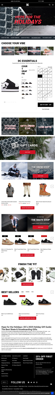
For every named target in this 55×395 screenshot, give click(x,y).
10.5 (40, 85)
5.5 (49, 72)
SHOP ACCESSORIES (27, 284)
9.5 (44, 82)
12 (39, 89)
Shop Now (40, 176)
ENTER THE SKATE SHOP (27, 255)
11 (44, 85)
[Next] (43, 1)
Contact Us (3, 360)
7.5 (40, 79)
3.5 (44, 69)
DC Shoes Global (16, 365)
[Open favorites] (51, 384)
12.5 (45, 89)
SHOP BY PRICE (25, 37)
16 (49, 95)
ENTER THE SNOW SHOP (27, 207)
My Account (4, 358)
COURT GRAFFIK (15, 37)
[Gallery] (10, 190)
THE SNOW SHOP (36, 37)
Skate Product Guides (28, 360)
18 (44, 98)
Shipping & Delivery (5, 362)
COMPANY (25, 356)
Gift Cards (14, 360)
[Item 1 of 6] (10, 302)
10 (49, 82)
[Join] (52, 367)
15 (39, 95)
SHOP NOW (27, 152)
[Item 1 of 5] (47, 241)
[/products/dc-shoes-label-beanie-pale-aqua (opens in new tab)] (46, 274)
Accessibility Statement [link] (7, 388)
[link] (28, 382)
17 (39, 98)
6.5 (44, 76)
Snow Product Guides (28, 362)
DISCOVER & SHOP (16, 356)
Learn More (47, 393)
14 (44, 92)
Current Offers (4, 376)
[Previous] (12, 1)
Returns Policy (4, 365)
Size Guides (25, 358)
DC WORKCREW (16, 363)
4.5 (40, 72)
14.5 (50, 92)
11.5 (50, 85)
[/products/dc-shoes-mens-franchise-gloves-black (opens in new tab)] (29, 274)
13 (49, 89)
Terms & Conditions (42, 371)
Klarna (2, 367)
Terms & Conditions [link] (13, 386)
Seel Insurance (4, 373)
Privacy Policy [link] (5, 386)
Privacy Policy (44, 372)
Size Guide (50, 67)
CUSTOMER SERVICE (6, 356)
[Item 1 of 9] (27, 302)
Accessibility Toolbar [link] (18, 388)
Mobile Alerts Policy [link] (23, 386)
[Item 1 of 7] (10, 190)
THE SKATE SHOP (47, 37)
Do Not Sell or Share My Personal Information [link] (38, 386)
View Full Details (45, 109)
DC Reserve (14, 358)
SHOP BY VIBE (5, 37)
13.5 (40, 92)
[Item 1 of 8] (45, 190)
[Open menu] (2, 4)
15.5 (45, 95)
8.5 (49, 79)
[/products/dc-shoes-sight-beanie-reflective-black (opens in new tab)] (12, 274)
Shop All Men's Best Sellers (27, 318)
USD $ (4, 382)
